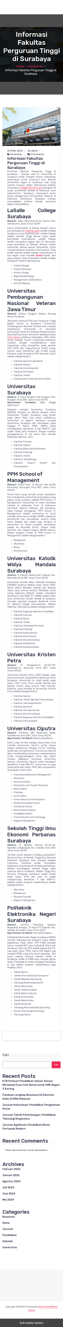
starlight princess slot (31, 187)
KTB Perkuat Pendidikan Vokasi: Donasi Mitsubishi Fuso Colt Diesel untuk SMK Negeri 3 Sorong (31, 1084)
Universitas (35, 66)
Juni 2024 (8, 1193)
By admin (33, 150)
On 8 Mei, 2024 (15, 150)
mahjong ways (32, 230)
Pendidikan (9, 1235)
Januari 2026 (11, 1175)
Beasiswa (8, 1216)
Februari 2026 (11, 1169)
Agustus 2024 (11, 1181)
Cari (5, 1055)
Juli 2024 (8, 1187)
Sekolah (7, 1241)
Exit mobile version (31, 1322)
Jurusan (7, 1229)
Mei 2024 (8, 1199)
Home (20, 66)
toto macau (13, 337)
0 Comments (37, 154)
